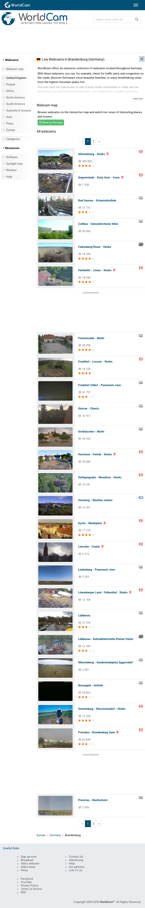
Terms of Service (31, 889)
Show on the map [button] (51, 122)
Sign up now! (29, 856)
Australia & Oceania (18, 110)
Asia (9, 117)
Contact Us (76, 856)
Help (9, 176)
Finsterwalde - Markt (91, 338)
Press (24, 870)
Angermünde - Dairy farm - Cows (99, 177)
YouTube (26, 882)
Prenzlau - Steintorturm (93, 800)
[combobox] (117, 19)
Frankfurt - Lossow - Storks (95, 361)
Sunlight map (14, 163)
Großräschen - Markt (91, 431)
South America (15, 104)
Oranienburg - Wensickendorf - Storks (102, 709)
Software (12, 157)
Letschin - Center (89, 546)
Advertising (76, 860)
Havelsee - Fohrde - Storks (95, 454)
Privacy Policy (29, 885)
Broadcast (27, 860)
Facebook (27, 878)
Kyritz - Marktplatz (90, 523)
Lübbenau (84, 615)
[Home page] (18, 5)
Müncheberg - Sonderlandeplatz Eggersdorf (105, 662)
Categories (13, 139)
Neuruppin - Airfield (90, 685)
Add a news (28, 867)
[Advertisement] (72, 40)
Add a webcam (30, 863)
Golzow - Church (88, 408)
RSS (23, 892)
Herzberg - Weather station (95, 500)
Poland (10, 84)
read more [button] (138, 99)
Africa (10, 91)
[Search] (136, 19)
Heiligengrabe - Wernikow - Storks (100, 477)
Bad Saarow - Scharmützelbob (97, 200)
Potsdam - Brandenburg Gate (96, 732)
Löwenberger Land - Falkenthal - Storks (103, 592)
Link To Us (75, 870)
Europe (10, 130)
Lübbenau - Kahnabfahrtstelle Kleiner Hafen (105, 639)
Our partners (76, 867)
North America (15, 97)
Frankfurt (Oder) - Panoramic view (99, 385)
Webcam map (14, 69)
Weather (11, 170)
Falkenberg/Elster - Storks (94, 247)
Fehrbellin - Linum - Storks (95, 270)
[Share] (142, 59)
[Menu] (136, 5)
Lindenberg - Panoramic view (96, 569)
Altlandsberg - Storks (91, 154)
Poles (9, 123)
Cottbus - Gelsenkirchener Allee (98, 224)
